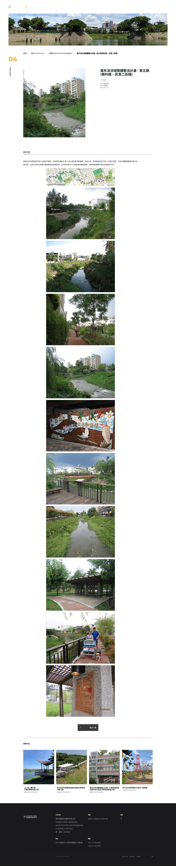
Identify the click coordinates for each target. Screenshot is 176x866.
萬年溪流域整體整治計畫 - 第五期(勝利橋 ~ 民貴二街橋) (97, 53)
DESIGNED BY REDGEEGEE (62, 856)
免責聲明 (138, 856)
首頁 (25, 53)
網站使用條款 (125, 856)
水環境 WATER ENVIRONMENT (61, 53)
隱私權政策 (132, 856)
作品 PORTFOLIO (37, 53)
